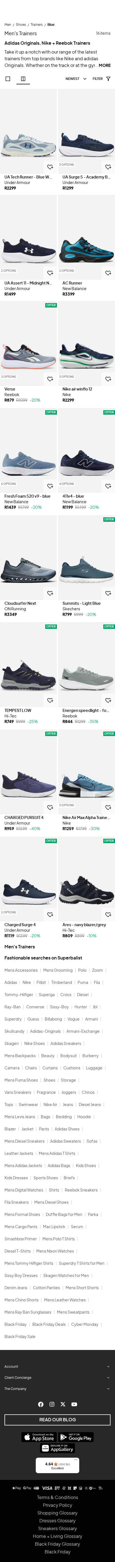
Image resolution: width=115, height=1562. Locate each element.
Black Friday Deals (49, 1325)
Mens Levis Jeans (19, 1117)
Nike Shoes (34, 1044)
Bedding (64, 1117)
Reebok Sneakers (81, 1190)
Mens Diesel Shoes (51, 1203)
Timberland (61, 983)
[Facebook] (40, 1404)
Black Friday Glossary (57, 1544)
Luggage (94, 1068)
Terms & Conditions (57, 1497)
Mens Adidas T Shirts (57, 1154)
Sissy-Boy (59, 1007)
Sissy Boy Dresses (21, 1276)
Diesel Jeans (90, 1105)
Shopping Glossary (57, 1513)
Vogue (74, 1019)
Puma (83, 983)
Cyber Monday (85, 1325)
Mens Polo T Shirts (58, 1239)
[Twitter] (63, 1404)
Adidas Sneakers (66, 1044)
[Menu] (76, 1461)
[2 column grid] (23, 78)
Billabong (53, 1019)
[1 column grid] (8, 78)
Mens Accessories (21, 971)
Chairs (31, 1068)
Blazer (10, 1129)
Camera (12, 1068)
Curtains (50, 1068)
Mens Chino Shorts (21, 1300)
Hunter (81, 1007)
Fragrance (46, 1093)
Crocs (65, 995)
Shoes (49, 1080)
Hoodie (84, 1117)
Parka (93, 1215)
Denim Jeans (15, 1288)
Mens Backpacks (20, 1056)
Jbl (95, 1007)
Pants (44, 1129)
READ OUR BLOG (57, 1420)
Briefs (69, 1178)
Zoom (97, 971)
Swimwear (28, 1105)
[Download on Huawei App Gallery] (57, 1448)
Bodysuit (68, 1056)
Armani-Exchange (83, 1032)
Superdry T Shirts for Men (81, 1264)
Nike (27, 983)
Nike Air (50, 1105)
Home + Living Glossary (57, 1536)
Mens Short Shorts (82, 1288)
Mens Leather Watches (65, 1300)
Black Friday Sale (19, 1337)
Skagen (11, 1044)
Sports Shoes (45, 1178)
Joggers (68, 1093)
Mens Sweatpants (73, 1312)
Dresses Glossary (57, 1521)
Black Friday (15, 1325)
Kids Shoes (86, 1166)
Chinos (88, 1093)
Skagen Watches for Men (66, 1276)
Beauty (48, 1056)
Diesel (82, 995)
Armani (91, 1019)
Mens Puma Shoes (21, 1080)
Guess (33, 1019)
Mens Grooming (58, 971)
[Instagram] (52, 1404)
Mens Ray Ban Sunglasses (27, 1312)
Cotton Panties (46, 1288)
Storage (68, 1080)
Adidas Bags (59, 1166)
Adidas (10, 983)
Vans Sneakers (17, 1093)
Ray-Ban (12, 1007)
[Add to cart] (50, 167)
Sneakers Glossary (57, 1528)
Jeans (68, 1105)
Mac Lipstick (54, 1227)
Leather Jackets (18, 1154)
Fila (97, 983)
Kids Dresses (16, 1178)
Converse (35, 1007)
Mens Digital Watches (23, 1190)
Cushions (71, 1068)
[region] (28, 131)
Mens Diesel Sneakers (24, 1141)
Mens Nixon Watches (55, 1251)
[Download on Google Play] (76, 1437)
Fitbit (41, 983)
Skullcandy (14, 1032)
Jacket (27, 1129)
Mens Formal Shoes (22, 1215)
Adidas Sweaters (65, 1141)
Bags (45, 1117)
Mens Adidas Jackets (23, 1166)
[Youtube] (74, 1404)
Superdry (13, 1019)
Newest (72, 78)
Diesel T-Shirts (17, 1251)
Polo (82, 971)
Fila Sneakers (16, 1203)
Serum (77, 1227)
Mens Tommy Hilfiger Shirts (28, 1264)
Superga (47, 995)
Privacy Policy (57, 1505)
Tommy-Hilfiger (18, 995)
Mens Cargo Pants (20, 1227)
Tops (8, 1105)
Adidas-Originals (45, 1032)
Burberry (90, 1056)
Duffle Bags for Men (64, 1215)
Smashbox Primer (20, 1239)
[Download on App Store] (39, 1437)
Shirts (54, 1190)
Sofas (92, 1141)
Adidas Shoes (67, 1129)
